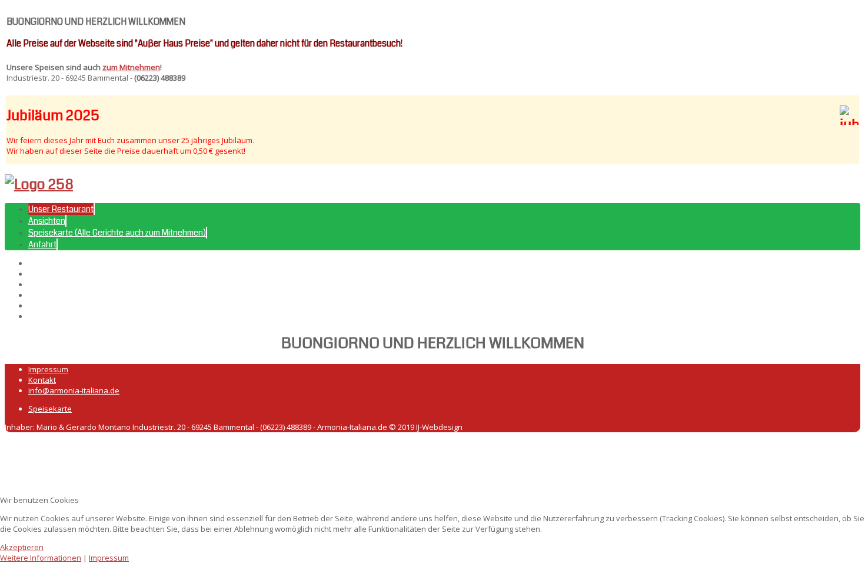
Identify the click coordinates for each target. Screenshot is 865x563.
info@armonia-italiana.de (73, 390)
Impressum (48, 369)
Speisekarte (50, 408)
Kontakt (42, 380)
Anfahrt (42, 244)
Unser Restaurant (61, 209)
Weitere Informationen (40, 557)
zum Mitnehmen (131, 67)
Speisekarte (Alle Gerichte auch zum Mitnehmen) (117, 233)
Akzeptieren (22, 547)
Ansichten (46, 221)
